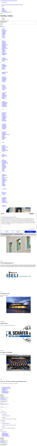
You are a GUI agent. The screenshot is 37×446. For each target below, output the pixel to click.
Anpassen (18, 231)
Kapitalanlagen (4, 114)
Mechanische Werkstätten (5, 134)
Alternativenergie (4, 30)
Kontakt (3, 426)
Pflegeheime (4, 148)
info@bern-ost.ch (2, 398)
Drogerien (3, 68)
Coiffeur (3, 60)
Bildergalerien (4, 10)
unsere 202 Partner (7, 218)
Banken (3, 40)
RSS (1, 26)
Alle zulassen (30, 231)
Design (3, 64)
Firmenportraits (4, 11)
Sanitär (3, 159)
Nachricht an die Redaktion (6, 387)
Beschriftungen (4, 47)
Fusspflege (3, 81)
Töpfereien (3, 185)
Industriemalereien (4, 102)
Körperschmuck (4, 120)
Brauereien (3, 50)
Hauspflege (3, 93)
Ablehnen (6, 231)
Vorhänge (3, 194)
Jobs (2, 109)
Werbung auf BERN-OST (6, 423)
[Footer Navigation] (2, 6)
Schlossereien (4, 160)
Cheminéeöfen (4, 58)
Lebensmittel (4, 126)
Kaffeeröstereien (4, 112)
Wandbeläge (4, 197)
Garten (3, 84)
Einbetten (3, 26)
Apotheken (3, 33)
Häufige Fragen (4, 432)
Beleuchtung (4, 45)
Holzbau (3, 97)
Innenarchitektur (4, 104)
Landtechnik (4, 124)
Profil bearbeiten (20, 4)
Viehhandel (3, 193)
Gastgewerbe (4, 85)
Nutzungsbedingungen (5, 391)
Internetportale (4, 106)
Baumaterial (4, 43)
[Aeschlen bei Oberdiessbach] (18, 21)
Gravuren (3, 89)
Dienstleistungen (4, 65)
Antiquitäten (4, 32)
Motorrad (3, 138)
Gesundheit (3, 87)
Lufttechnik (3, 128)
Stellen (3, 169)
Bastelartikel (4, 41)
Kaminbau (3, 113)
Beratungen (3, 46)
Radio (3, 154)
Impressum (3, 390)
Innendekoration (4, 105)
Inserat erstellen (4, 414)
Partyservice (4, 146)
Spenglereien (4, 166)
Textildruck (3, 180)
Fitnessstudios (4, 79)
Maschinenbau (4, 133)
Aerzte (3, 29)
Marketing (3, 132)
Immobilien (3, 101)
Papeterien (3, 145)
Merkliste (8, 4)
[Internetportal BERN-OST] (8, 0)
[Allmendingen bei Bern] (18, 22)
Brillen (3, 52)
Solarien (3, 164)
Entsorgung (3, 73)
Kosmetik (3, 119)
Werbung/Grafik (4, 200)
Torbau (3, 183)
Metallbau (3, 135)
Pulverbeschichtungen (5, 150)
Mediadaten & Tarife (5, 389)
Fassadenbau (4, 77)
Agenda (3, 9)
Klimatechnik (4, 116)
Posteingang (16, 4)
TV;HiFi (3, 174)
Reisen (3, 156)
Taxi (2, 176)
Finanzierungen (4, 78)
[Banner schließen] (35, 213)
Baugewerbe (4, 42)
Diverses (3, 67)
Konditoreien (4, 117)
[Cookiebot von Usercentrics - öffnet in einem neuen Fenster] (30, 213)
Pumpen (3, 151)
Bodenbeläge (4, 49)
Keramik (3, 115)
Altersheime (4, 31)
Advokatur (3, 28)
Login (3, 5)
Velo (2, 191)
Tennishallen (4, 179)
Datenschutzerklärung (5, 435)
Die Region (3, 417)
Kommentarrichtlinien (5, 434)
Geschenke (3, 86)
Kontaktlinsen (4, 118)
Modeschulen (4, 137)
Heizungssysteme (4, 96)
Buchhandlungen (4, 53)
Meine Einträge (12, 4)
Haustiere (3, 94)
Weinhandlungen (4, 198)
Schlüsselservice (4, 161)
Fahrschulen (4, 76)
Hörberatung (4, 98)
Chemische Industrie (5, 59)
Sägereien (3, 171)
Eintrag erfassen (4, 2)
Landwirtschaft (4, 125)
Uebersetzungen (4, 188)
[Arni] (18, 23)
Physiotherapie (4, 149)
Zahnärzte (3, 205)
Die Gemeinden (4, 388)
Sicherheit (3, 163)
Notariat (3, 142)
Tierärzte (3, 181)
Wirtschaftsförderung (5, 202)
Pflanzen (3, 147)
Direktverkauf (4, 66)
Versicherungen (4, 192)
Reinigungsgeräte (4, 155)
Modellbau (3, 136)
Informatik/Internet (4, 103)
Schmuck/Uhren (4, 162)
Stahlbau (3, 168)
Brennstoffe (4, 51)
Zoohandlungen (4, 206)
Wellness (3, 199)
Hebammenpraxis (4, 95)
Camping (3, 57)
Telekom (3, 178)
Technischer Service (5, 177)
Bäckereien (3, 54)
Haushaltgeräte (4, 92)
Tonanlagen (4, 182)
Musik (3, 139)
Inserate (3, 8)
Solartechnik (4, 165)
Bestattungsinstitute (5, 48)
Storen (3, 170)
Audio (3, 35)
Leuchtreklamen (4, 127)
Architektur (3, 34)
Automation (4, 37)
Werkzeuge (3, 201)
